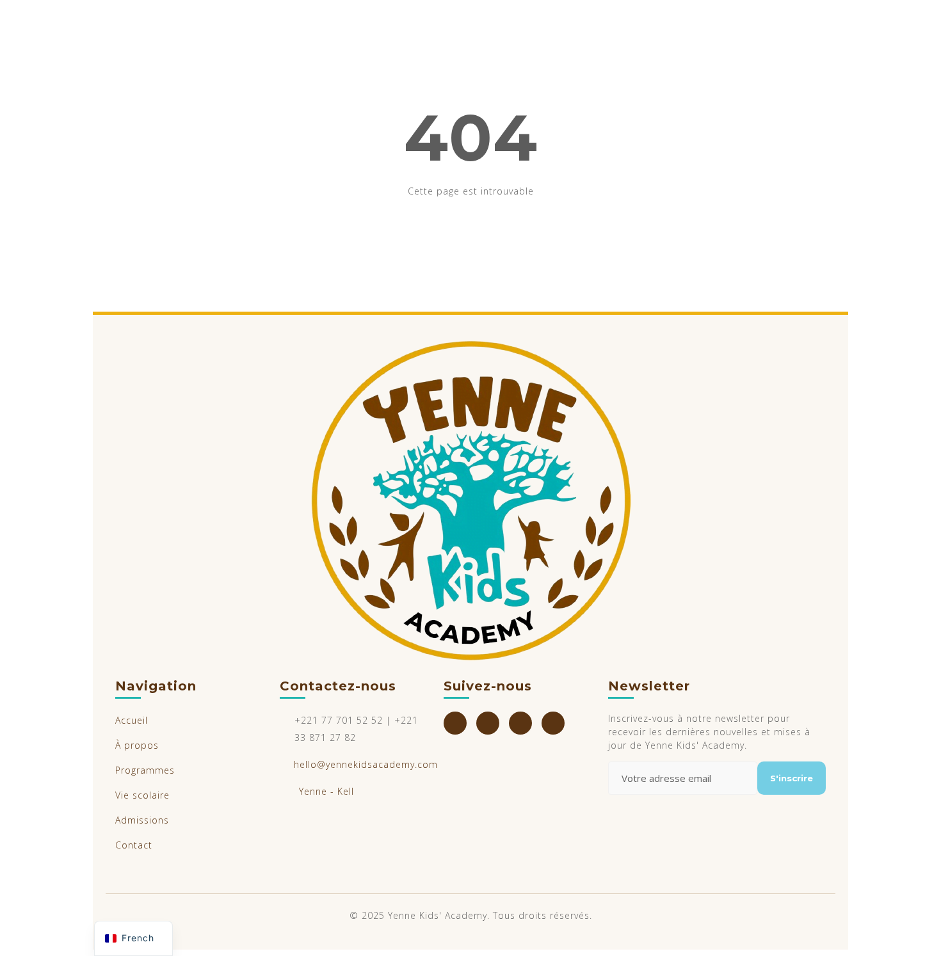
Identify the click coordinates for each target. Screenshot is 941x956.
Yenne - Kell (326, 791)
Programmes (145, 770)
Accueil (131, 720)
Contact (133, 845)
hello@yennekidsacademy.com (366, 764)
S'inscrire (791, 778)
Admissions (142, 820)
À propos (137, 745)
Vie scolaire (142, 795)
